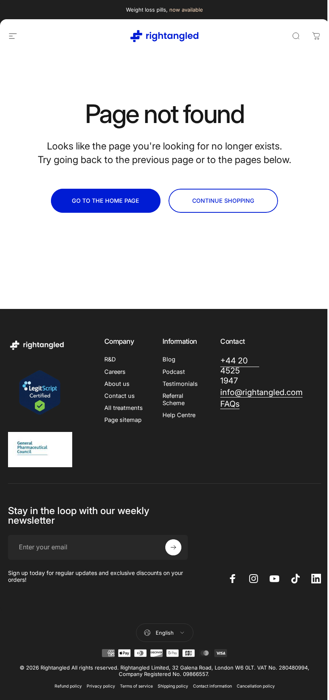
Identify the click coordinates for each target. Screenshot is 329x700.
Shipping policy (173, 686)
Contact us (119, 395)
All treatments (123, 408)
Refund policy (68, 686)
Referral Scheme (173, 399)
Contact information (212, 686)
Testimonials (180, 383)
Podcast (173, 371)
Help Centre (178, 415)
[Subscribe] (173, 547)
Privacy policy (101, 686)
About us (117, 383)
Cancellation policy (256, 686)
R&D (110, 359)
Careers (115, 371)
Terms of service (136, 686)
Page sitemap (123, 420)
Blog (168, 359)
